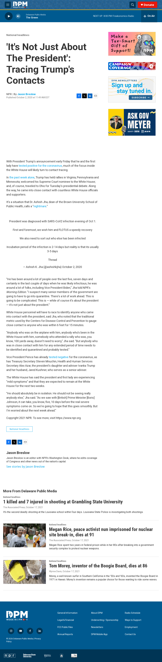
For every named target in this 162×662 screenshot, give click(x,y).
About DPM (97, 613)
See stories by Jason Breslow (25, 466)
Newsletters (97, 627)
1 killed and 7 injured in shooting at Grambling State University (63, 502)
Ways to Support (133, 620)
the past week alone (21, 177)
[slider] (23, 16)
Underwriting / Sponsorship (104, 620)
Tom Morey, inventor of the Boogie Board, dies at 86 (98, 566)
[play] (8, 16)
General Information (67, 613)
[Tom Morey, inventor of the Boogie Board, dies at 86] (24, 572)
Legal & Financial (65, 620)
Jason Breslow (26, 94)
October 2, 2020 (72, 267)
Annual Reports (65, 634)
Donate (149, 4)
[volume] (18, 16)
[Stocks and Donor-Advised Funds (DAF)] (132, 44)
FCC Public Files (65, 627)
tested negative (59, 357)
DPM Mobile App (99, 634)
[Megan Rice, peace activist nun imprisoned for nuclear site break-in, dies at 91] (24, 535)
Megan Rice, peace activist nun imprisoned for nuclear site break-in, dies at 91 (101, 532)
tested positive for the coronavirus (40, 165)
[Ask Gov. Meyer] (132, 122)
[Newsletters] (132, 89)
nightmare (40, 206)
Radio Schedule (132, 613)
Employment (131, 627)
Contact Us (130, 634)
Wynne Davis (55, 571)
